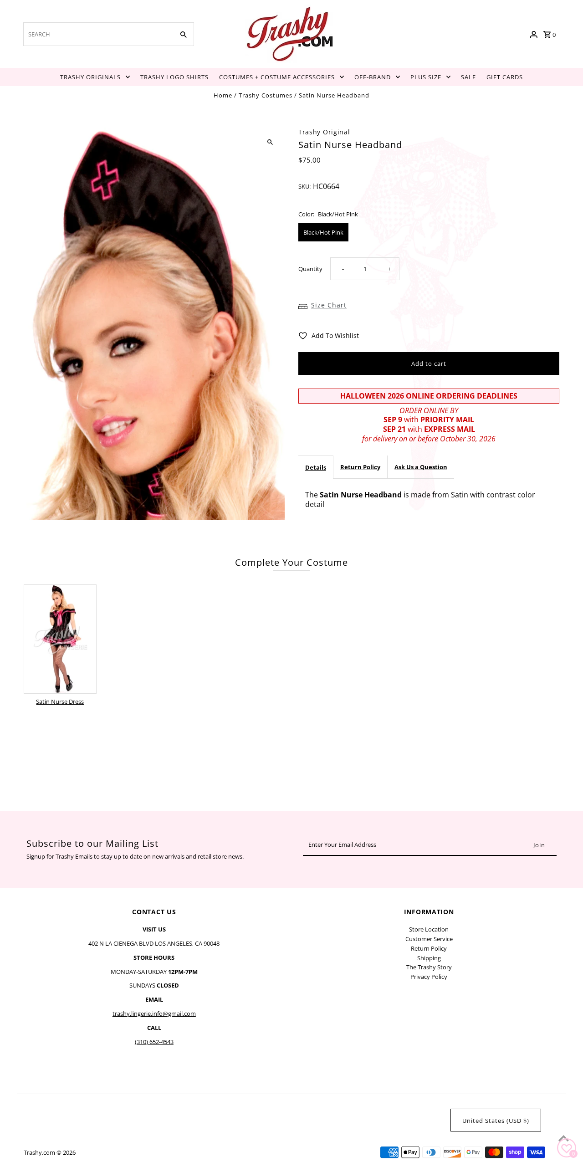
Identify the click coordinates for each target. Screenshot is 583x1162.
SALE (468, 77)
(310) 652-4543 (154, 1042)
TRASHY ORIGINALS (90, 77)
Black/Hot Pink (323, 232)
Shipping (429, 958)
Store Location (429, 929)
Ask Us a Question (420, 466)
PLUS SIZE (425, 77)
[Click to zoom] (270, 142)
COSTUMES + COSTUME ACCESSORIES (277, 77)
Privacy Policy (428, 977)
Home (223, 95)
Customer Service (429, 939)
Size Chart (329, 305)
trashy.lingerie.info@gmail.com (154, 1013)
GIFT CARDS (504, 77)
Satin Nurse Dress (60, 701)
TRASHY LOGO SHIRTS (174, 77)
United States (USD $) (495, 1120)
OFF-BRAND (372, 77)
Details (315, 467)
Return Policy (360, 466)
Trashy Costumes (265, 95)
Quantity (310, 269)
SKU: (304, 186)
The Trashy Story (429, 967)
